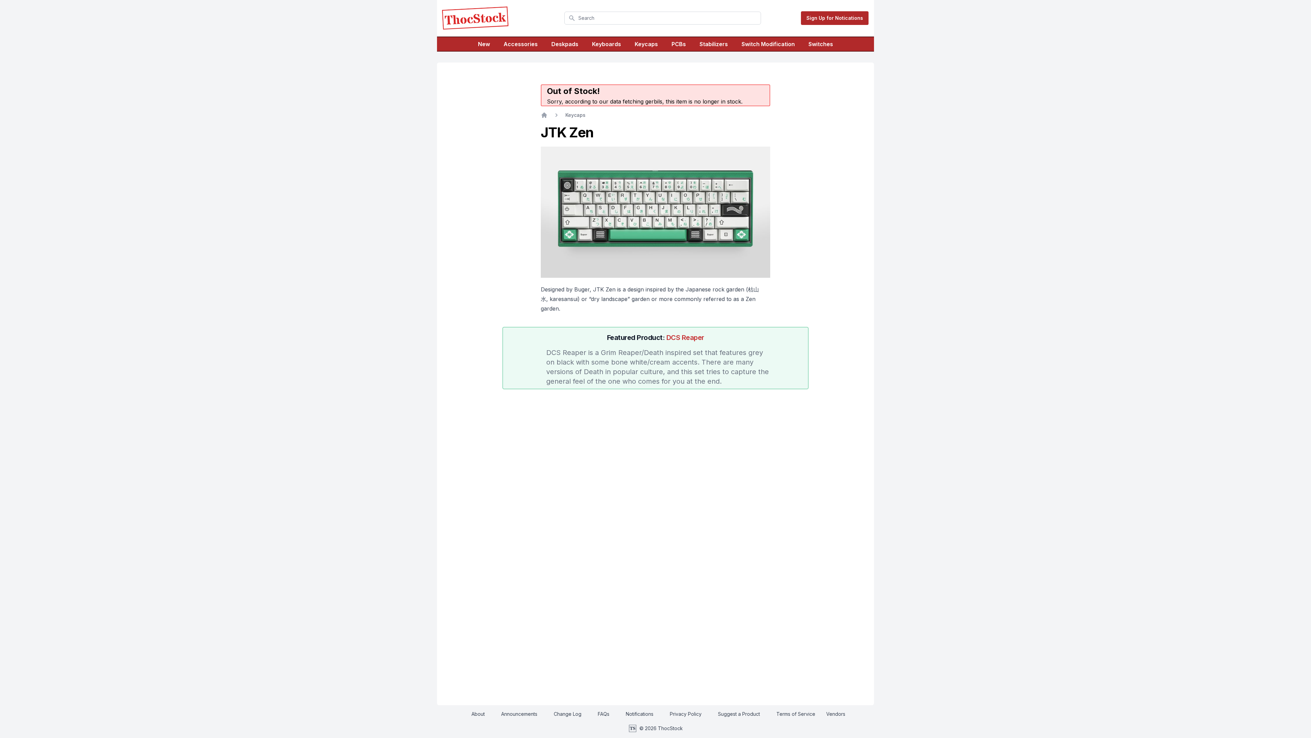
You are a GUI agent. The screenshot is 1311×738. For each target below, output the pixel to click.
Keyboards (606, 44)
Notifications (639, 714)
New (484, 44)
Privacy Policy (686, 714)
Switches (820, 44)
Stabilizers (714, 44)
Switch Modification (768, 44)
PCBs (679, 44)
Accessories (521, 44)
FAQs (603, 714)
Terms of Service (795, 714)
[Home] (544, 115)
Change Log (567, 714)
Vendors (835, 714)
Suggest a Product (739, 714)
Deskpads (564, 44)
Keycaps (646, 44)
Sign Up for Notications (834, 18)
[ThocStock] (475, 18)
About (478, 714)
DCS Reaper (685, 337)
